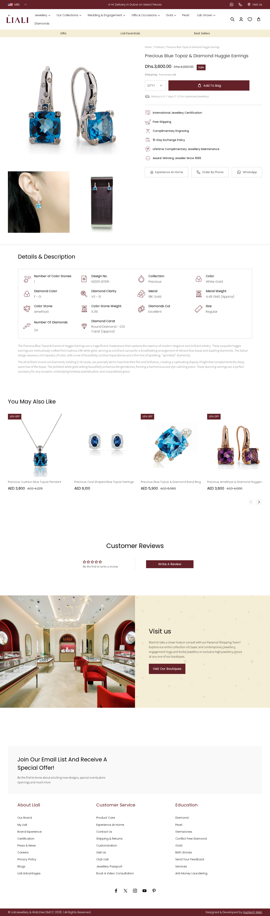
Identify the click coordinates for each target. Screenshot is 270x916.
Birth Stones (183, 852)
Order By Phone (213, 172)
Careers (23, 852)
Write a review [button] (169, 564)
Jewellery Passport (109, 866)
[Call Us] (240, 5)
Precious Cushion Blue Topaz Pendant (34, 482)
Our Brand (24, 818)
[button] (42, 15)
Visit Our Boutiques (167, 668)
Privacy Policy (26, 859)
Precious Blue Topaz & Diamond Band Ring (171, 482)
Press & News (26, 845)
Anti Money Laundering (191, 873)
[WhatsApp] (232, 5)
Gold (178, 845)
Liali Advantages (29, 873)
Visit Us (101, 852)
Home (148, 47)
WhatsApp (250, 172)
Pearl (178, 825)
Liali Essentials (130, 33)
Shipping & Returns (109, 839)
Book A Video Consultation (115, 873)
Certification (25, 839)
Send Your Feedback (189, 859)
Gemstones (183, 832)
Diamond (182, 818)
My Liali (22, 825)
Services (181, 866)
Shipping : (151, 74)
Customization (106, 845)
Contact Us (104, 832)
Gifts (63, 33)
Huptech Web (252, 912)
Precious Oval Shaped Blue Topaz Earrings (104, 482)
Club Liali (102, 859)
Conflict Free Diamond (191, 839)
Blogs (21, 866)
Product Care (105, 818)
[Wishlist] (249, 19)
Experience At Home (169, 172)
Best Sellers (202, 33)
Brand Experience (29, 832)
